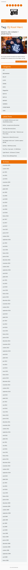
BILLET (20, 61)
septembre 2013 (7, 351)
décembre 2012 (6, 381)
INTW (4, 87)
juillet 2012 (5, 398)
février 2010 (5, 496)
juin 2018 (5, 205)
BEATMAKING (6, 73)
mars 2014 (5, 330)
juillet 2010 (5, 479)
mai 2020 (5, 195)
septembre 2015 (7, 270)
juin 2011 (5, 442)
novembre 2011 (6, 425)
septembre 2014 (7, 310)
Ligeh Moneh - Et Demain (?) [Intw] (11, 152)
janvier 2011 (6, 459)
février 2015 (5, 293)
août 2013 (5, 354)
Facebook (7, 5)
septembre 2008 (7, 553)
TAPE (4, 110)
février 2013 (5, 374)
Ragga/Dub (5, 90)
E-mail (18, 5)
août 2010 (5, 476)
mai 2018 (5, 209)
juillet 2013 (5, 357)
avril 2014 (5, 327)
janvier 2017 (6, 232)
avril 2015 (5, 286)
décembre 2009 (6, 503)
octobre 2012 (6, 388)
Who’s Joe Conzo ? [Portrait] (10, 33)
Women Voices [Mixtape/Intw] (10, 155)
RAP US (5, 97)
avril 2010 (5, 489)
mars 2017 (5, 229)
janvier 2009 (6, 540)
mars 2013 (5, 371)
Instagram (15, 5)
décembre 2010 (6, 462)
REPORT (24, 61)
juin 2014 (5, 320)
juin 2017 (5, 219)
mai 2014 (5, 324)
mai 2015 (5, 283)
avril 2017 (5, 226)
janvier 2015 (6, 297)
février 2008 (5, 560)
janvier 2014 (6, 337)
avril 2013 (5, 368)
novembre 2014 (6, 303)
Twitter (10, 5)
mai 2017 (5, 222)
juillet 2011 (5, 438)
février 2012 (5, 415)
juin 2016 (5, 243)
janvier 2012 (6, 418)
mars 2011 (5, 452)
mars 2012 (5, 411)
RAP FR (5, 93)
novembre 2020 (6, 182)
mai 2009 (5, 526)
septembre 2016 (7, 239)
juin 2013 (5, 361)
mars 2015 (5, 290)
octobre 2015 (6, 266)
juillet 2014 (5, 317)
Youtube (13, 5)
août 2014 (5, 313)
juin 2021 (5, 172)
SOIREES (5, 104)
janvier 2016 (6, 256)
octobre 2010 (6, 469)
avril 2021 (5, 178)
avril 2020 (5, 199)
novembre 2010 (6, 465)
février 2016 (5, 253)
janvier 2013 (6, 378)
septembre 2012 (7, 391)
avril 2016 (5, 246)
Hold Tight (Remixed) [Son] (9, 128)
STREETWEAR (6, 107)
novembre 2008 (6, 546)
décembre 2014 (6, 300)
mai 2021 (5, 175)
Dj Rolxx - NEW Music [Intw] (9, 145)
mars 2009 (5, 533)
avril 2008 (5, 557)
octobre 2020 (6, 185)
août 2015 (5, 273)
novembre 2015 (6, 263)
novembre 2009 (6, 506)
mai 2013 (5, 364)
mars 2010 (5, 492)
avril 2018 (5, 212)
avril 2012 (5, 408)
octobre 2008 (6, 550)
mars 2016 (5, 249)
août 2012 (5, 395)
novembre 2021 (6, 165)
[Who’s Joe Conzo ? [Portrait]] (14, 53)
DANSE (4, 83)
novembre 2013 (6, 344)
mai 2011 (5, 445)
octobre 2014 (6, 307)
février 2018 (5, 216)
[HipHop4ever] (14, 15)
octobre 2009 (6, 509)
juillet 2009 (5, 519)
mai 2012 (5, 405)
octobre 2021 (6, 168)
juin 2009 (5, 523)
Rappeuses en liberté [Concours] (10, 137)
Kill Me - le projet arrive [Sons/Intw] (11, 125)
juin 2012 (5, 401)
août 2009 (5, 516)
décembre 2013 (6, 341)
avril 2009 (5, 530)
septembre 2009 (7, 513)
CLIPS (4, 80)
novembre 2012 (6, 384)
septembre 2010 (7, 472)
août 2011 (5, 435)
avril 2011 (5, 449)
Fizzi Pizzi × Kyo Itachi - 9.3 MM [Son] (12, 149)
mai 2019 (5, 202)
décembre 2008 (6, 543)
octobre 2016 (6, 236)
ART (17, 61)
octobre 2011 (6, 428)
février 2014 (5, 334)
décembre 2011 (6, 422)
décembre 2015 (6, 259)
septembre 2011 (6, 432)
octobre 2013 (6, 347)
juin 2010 (5, 482)
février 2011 (5, 455)
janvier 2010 (6, 499)
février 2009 (5, 536)
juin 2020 (5, 192)
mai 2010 (5, 486)
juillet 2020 (5, 189)
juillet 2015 (5, 276)
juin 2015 (5, 280)
